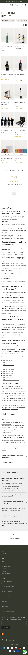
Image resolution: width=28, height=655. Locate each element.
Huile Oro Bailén (14, 407)
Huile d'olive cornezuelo (8, 377)
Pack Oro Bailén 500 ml (6, 130)
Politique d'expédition (6, 591)
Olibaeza (3, 571)
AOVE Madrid (4, 599)
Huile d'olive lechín (7, 375)
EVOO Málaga (4, 606)
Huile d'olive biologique (14, 405)
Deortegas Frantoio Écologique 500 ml (19, 47)
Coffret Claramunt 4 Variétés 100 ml (5, 103)
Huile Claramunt (6, 409)
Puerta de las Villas (6, 566)
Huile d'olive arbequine (8, 362)
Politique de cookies (6, 588)
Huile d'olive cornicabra (8, 369)
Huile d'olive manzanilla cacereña (11, 380)
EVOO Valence (5, 604)
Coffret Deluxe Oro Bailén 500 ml (20, 131)
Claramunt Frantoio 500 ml (20, 103)
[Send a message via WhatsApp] (25, 652)
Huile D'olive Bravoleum (8, 20)
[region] (14, 536)
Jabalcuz (3, 568)
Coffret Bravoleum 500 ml (7, 158)
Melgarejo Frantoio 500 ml (7, 74)
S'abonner (6, 627)
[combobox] (6, 634)
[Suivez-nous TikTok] (14, 640)
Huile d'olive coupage (8, 371)
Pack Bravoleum (18, 158)
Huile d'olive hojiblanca (8, 365)
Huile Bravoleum (22, 407)
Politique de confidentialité (7, 586)
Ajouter (9, 42)
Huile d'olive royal (7, 367)
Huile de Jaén (4, 563)
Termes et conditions (6, 583)
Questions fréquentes (6, 581)
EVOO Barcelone (5, 601)
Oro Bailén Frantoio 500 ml (20, 75)
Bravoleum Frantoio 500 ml (6, 47)
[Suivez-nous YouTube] (10, 640)
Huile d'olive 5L (5, 405)
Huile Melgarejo (14, 409)
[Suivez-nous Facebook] (2, 640)
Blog (2, 561)
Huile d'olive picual (7, 360)
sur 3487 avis (14, 177)
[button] (4, 53)
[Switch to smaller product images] (26, 25)
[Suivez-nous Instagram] (6, 640)
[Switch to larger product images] (23, 25)
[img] (14, 176)
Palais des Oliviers (5, 573)
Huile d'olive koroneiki (8, 373)
